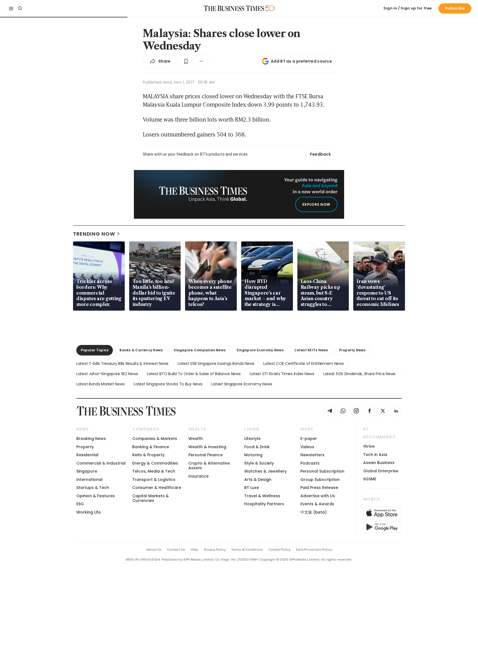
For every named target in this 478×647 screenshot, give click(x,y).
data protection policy (314, 549)
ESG (80, 504)
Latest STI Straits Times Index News (282, 374)
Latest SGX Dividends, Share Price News (359, 374)
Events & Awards (317, 504)
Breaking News (91, 438)
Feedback (320, 154)
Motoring (253, 455)
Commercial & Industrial (101, 463)
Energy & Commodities (155, 463)
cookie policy (279, 549)
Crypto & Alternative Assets (209, 465)
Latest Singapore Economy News (241, 384)
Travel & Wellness (262, 496)
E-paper (308, 438)
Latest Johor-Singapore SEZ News (107, 374)
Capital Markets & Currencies (150, 498)
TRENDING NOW (94, 233)
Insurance (198, 476)
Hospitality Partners (264, 504)
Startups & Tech (92, 487)
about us (154, 549)
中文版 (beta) (313, 512)
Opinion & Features (95, 496)
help (194, 549)
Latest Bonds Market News (100, 384)
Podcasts (309, 463)
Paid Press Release (319, 487)
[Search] (19, 8)
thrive (369, 446)
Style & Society (259, 463)
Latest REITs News (311, 350)
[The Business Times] (234, 8)
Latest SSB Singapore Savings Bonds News (216, 363)
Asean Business (378, 462)
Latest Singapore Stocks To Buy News (168, 384)
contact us (176, 549)
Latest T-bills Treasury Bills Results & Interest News (122, 363)
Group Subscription (320, 479)
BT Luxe (251, 487)
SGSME (369, 479)
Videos (307, 447)
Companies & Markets (154, 438)
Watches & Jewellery (265, 471)
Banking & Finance (150, 447)
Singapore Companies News (199, 350)
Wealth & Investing (207, 447)
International (89, 479)
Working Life (88, 512)
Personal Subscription (322, 471)
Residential (87, 455)
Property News (352, 350)
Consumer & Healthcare (156, 487)
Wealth (195, 438)
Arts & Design (257, 479)
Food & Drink (257, 447)
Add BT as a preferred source (301, 61)
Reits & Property (148, 455)
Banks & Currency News (141, 350)
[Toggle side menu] (11, 8)
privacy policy (215, 549)
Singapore (86, 471)
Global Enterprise (380, 471)
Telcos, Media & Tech (153, 471)
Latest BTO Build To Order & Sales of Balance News (193, 374)
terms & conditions (247, 549)
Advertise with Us (317, 496)
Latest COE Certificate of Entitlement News (303, 363)
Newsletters (312, 455)
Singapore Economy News (260, 350)
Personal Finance (205, 455)
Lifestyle (252, 438)
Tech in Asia (375, 454)
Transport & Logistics (153, 479)
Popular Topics (94, 350)
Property (85, 447)
